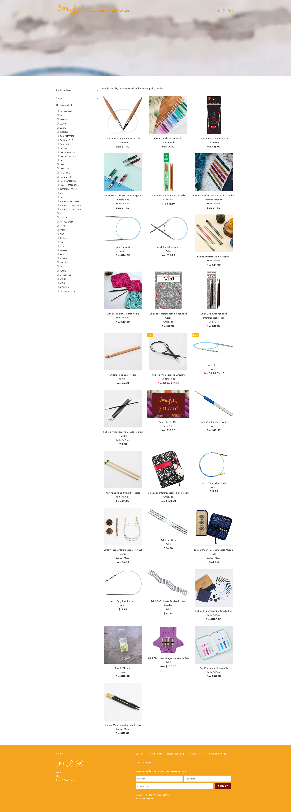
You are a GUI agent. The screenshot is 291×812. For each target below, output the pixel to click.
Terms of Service (217, 753)
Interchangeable (68, 189)
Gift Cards (124, 10)
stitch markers (67, 291)
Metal (63, 213)
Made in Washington (70, 209)
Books (63, 127)
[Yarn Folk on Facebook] (60, 763)
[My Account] (219, 10)
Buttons (64, 132)
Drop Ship (64, 168)
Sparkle (63, 250)
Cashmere (65, 144)
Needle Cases (66, 221)
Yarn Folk (147, 794)
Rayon (63, 238)
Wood (63, 279)
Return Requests (175, 753)
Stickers (64, 262)
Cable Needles (67, 136)
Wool (63, 283)
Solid (62, 246)
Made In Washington (70, 205)
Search (139, 753)
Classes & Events (68, 152)
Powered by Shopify (145, 798)
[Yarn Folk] (71, 10)
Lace (62, 197)
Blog (114, 10)
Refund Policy (155, 753)
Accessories (66, 111)
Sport (62, 254)
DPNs (62, 164)
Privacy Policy (196, 753)
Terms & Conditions (65, 780)
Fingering (65, 172)
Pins (62, 234)
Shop (103, 10)
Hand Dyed (65, 176)
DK (61, 160)
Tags (62, 266)
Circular (64, 148)
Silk (61, 242)
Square (63, 258)
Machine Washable (69, 201)
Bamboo (64, 119)
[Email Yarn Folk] (80, 763)
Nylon (63, 225)
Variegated (65, 274)
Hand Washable (68, 181)
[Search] (224, 10)
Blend (63, 123)
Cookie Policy (144, 762)
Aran (62, 115)
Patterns (64, 230)
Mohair (63, 217)
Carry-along (66, 140)
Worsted (64, 287)
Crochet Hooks (68, 156)
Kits (61, 193)
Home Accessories (69, 185)
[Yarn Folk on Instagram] (70, 763)
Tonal (63, 270)
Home (94, 10)
